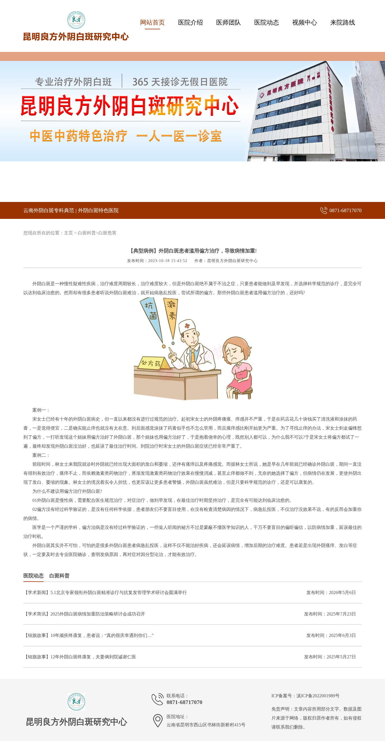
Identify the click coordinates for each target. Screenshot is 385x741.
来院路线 (342, 22)
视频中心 (304, 22)
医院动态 (266, 22)
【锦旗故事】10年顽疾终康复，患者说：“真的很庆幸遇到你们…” (88, 635)
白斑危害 (107, 232)
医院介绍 (190, 22)
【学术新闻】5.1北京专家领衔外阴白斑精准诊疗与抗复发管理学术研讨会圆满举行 (105, 592)
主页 (68, 232)
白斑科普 (87, 232)
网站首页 (152, 22)
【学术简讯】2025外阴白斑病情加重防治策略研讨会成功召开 (84, 614)
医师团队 (228, 22)
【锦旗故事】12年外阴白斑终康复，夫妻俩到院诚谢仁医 (79, 656)
